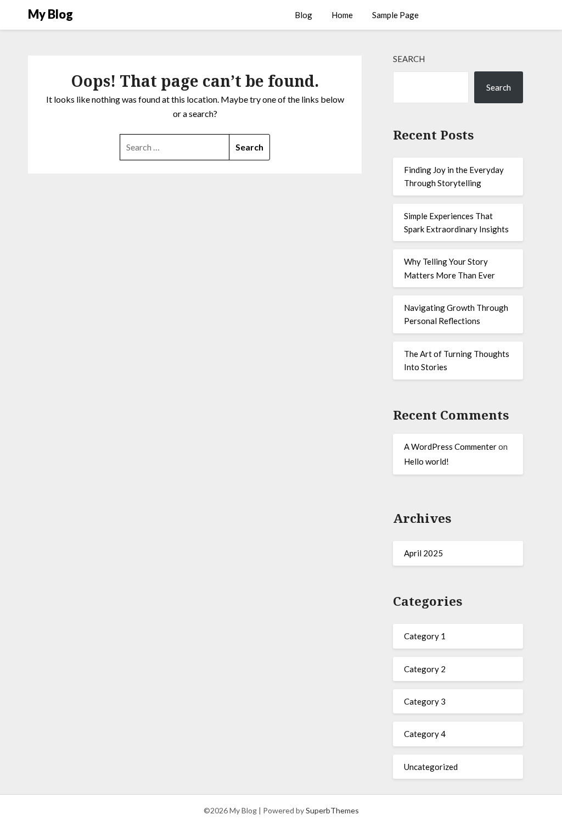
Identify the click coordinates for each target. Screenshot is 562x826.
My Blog (50, 14)
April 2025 (423, 553)
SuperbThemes (332, 810)
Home (342, 15)
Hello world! (426, 461)
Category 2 (425, 669)
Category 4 (425, 734)
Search (409, 59)
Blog (303, 15)
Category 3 (425, 701)
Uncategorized (431, 767)
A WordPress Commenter (450, 446)
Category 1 (425, 636)
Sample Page (395, 15)
